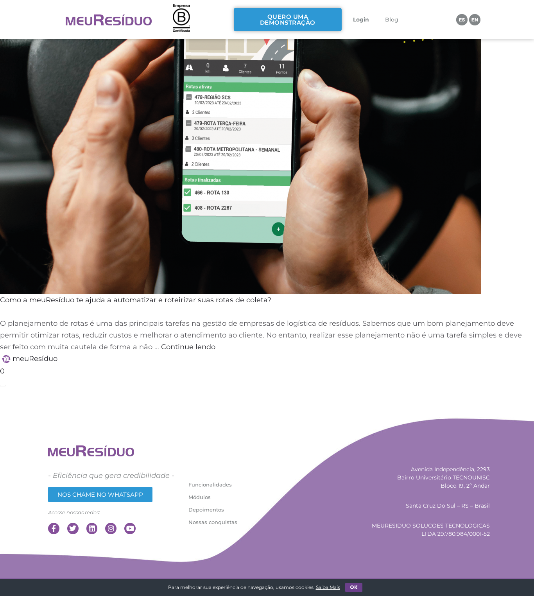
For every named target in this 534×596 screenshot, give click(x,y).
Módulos (199, 497)
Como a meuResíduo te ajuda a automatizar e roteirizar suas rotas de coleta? (135, 300)
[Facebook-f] (53, 528)
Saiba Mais (328, 587)
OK (354, 587)
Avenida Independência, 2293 (450, 469)
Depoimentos (206, 509)
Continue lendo (188, 347)
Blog (391, 19)
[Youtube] (130, 528)
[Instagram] (110, 528)
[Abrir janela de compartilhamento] (2, 385)
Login (361, 19)
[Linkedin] (92, 528)
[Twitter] (73, 528)
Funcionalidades (210, 484)
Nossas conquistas (212, 522)
